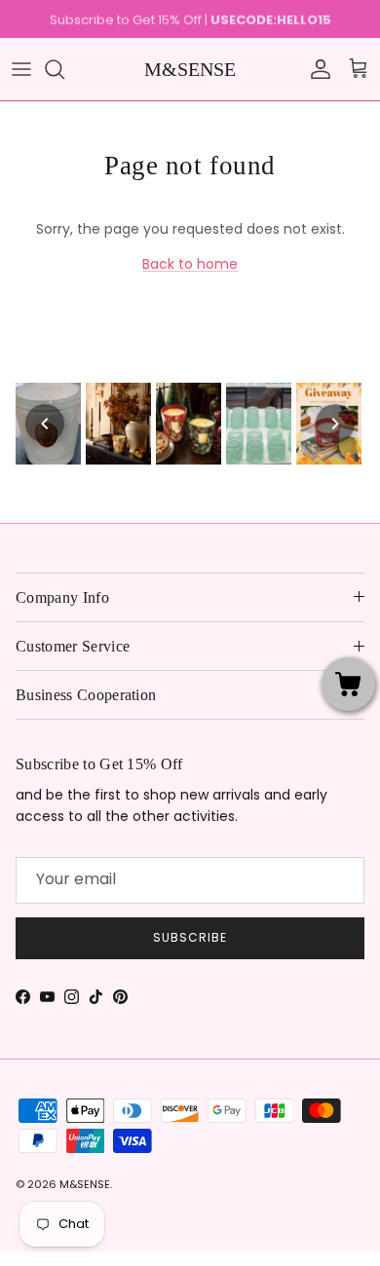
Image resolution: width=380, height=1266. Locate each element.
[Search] (64, 69)
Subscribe (190, 937)
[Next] (335, 423)
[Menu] (21, 69)
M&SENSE (84, 1184)
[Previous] (44, 423)
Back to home (190, 264)
